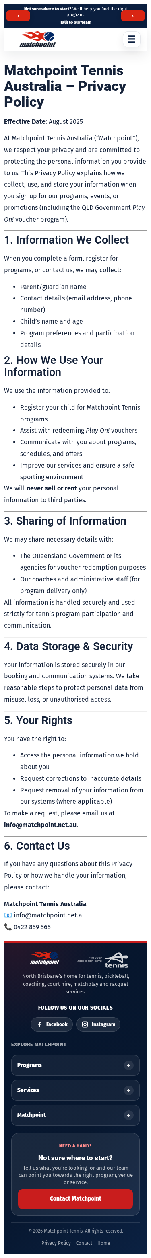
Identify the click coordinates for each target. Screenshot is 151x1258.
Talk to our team (75, 22)
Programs (29, 1065)
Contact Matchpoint (75, 1198)
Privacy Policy (56, 1243)
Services (28, 1090)
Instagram (103, 1024)
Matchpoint (31, 1115)
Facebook (57, 1024)
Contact (84, 1243)
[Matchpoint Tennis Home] (37, 39)
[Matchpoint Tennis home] (44, 960)
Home (103, 1243)
